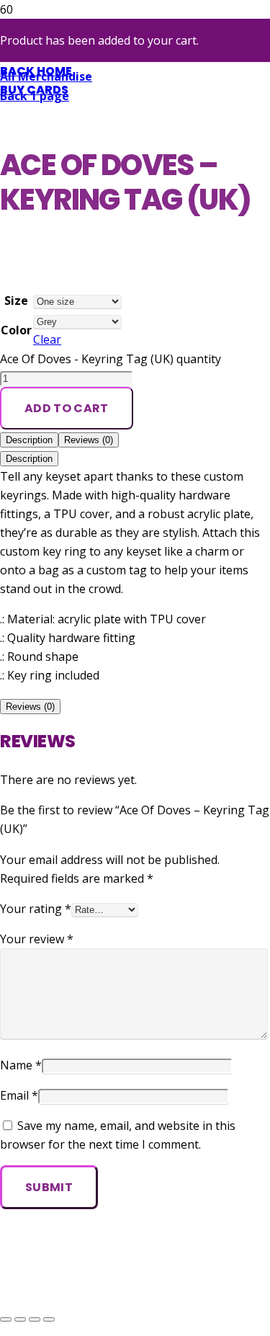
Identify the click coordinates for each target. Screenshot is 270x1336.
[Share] (34, 1319)
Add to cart (66, 408)
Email (19, 1095)
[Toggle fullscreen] (20, 1319)
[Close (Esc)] (49, 1319)
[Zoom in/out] (6, 1319)
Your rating (35, 909)
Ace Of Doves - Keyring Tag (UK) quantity (110, 359)
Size (16, 300)
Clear (47, 339)
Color (16, 330)
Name (21, 1065)
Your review (36, 939)
